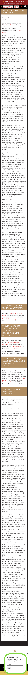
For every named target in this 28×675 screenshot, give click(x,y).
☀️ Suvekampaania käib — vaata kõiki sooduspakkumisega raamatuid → (14, 2)
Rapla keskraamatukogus (10, 319)
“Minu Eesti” (13, 313)
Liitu (9, 668)
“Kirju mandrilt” (17, 346)
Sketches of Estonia (9, 25)
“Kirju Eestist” (16, 348)
